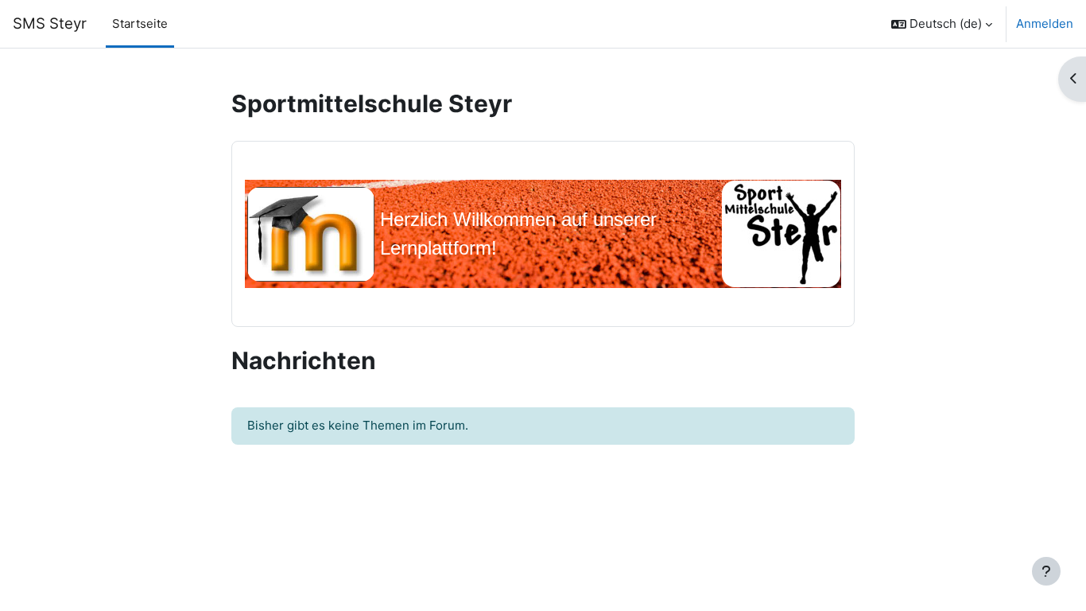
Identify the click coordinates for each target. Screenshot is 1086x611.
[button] (942, 24)
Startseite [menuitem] (140, 23)
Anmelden (1044, 23)
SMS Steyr (50, 23)
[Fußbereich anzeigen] (1046, 571)
